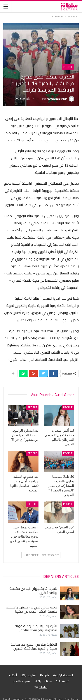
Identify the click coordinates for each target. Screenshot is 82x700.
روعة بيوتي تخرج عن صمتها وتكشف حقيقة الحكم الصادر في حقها (31, 609)
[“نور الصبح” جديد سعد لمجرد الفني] (59, 512)
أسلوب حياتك (28, 675)
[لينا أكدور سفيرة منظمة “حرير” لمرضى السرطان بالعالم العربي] (59, 415)
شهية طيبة (62, 681)
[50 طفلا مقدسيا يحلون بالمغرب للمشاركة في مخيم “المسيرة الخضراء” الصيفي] (59, 461)
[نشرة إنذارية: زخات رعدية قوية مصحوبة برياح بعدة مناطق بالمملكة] (69, 631)
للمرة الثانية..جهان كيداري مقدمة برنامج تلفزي (33, 590)
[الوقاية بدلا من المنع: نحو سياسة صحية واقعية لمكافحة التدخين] (69, 649)
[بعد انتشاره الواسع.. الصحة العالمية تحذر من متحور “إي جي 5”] (23, 415)
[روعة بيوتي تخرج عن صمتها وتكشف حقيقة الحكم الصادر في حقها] (69, 612)
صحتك (48, 681)
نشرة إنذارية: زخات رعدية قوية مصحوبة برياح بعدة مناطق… (36, 628)
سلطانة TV (41, 687)
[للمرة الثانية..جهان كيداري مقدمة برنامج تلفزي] (69, 593)
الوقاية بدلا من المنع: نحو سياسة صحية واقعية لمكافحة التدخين (33, 646)
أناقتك (13, 675)
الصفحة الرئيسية (63, 675)
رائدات (37, 681)
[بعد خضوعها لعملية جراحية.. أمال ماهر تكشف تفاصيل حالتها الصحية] (23, 461)
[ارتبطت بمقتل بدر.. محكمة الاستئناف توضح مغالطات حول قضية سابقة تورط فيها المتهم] (23, 512)
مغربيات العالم (21, 681)
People (68, 66)
